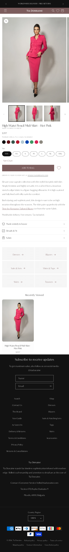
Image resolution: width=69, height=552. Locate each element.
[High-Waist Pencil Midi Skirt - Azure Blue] (27, 143)
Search (17, 398)
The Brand (17, 411)
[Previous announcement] (6, 4)
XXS (6, 153)
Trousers (49, 282)
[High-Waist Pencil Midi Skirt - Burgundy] (9, 143)
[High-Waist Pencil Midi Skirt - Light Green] (32, 143)
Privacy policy (42, 540)
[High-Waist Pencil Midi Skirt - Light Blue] (23, 143)
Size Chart (8, 160)
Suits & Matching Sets (52, 418)
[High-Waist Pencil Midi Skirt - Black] (4, 143)
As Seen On (17, 425)
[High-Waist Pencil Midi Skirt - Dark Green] (13, 143)
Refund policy (29, 540)
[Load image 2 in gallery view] (34, 113)
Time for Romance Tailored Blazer (17, 208)
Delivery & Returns (17, 431)
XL (50, 153)
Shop (52, 398)
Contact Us (17, 405)
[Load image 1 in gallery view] (16, 113)
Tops (52, 425)
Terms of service (56, 540)
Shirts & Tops (49, 268)
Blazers (49, 254)
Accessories (52, 438)
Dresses (16, 254)
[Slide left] (4, 114)
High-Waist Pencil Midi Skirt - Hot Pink (18, 347)
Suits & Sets (16, 268)
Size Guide (17, 418)
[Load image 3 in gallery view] (52, 113)
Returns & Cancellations (17, 451)
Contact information (34, 545)
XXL (60, 153)
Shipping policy (18, 545)
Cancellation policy (52, 545)
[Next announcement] (63, 4)
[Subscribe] (50, 386)
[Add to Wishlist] (59, 168)
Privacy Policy (17, 444)
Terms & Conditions (17, 438)
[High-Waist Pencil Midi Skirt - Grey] (41, 143)
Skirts (16, 282)
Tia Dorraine (17, 540)
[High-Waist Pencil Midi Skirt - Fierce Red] (18, 143)
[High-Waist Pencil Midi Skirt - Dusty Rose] (37, 143)
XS (16, 153)
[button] (5, 11)
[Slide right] (65, 114)
